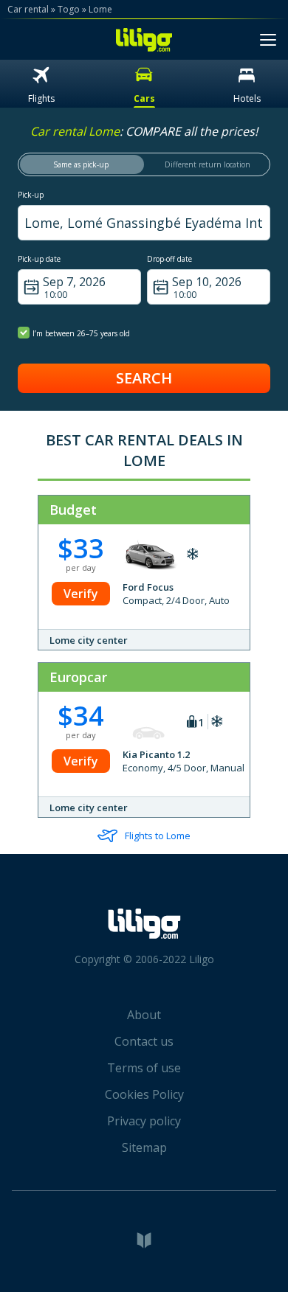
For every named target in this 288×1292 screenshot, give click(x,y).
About (144, 1015)
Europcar (78, 677)
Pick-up (31, 195)
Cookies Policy (144, 1094)
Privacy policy (144, 1121)
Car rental (28, 9)
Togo (69, 9)
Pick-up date (39, 259)
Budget (73, 509)
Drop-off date (169, 259)
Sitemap (144, 1147)
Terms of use (144, 1068)
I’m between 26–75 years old (81, 333)
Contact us (144, 1041)
